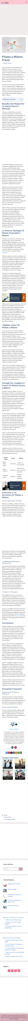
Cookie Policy (22, 1015)
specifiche (4, 252)
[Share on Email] (21, 753)
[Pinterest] (15, 747)
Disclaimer (23, 1017)
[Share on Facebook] (7, 753)
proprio (18, 615)
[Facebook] (12, 747)
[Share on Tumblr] (14, 753)
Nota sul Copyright (5, 1017)
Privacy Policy (15, 1015)
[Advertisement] (14, 19)
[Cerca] (21, 869)
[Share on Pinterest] (9, 753)
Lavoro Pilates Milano (9, 819)
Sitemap (16, 1019)
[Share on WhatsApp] (19, 753)
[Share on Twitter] (11, 753)
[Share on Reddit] (16, 753)
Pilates (5, 815)
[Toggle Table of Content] (20, 99)
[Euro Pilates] (5, 2)
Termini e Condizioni (15, 1017)
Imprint (11, 1019)
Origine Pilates (7, 817)
